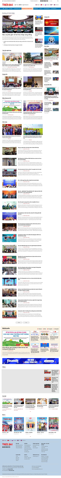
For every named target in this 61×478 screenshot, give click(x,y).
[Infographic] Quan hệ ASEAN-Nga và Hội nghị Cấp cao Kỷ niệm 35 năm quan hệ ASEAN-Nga (35, 338)
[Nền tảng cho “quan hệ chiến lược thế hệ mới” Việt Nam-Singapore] (56, 78)
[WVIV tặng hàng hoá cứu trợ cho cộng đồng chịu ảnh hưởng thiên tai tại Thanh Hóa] (39, 41)
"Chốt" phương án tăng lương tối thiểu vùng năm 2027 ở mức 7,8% (19, 406)
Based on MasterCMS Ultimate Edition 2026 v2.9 (10, 476)
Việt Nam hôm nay (47, 8)
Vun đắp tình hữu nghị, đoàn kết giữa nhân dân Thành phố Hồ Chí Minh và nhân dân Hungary (47, 65)
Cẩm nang (4, 122)
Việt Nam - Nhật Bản (28, 432)
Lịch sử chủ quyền (44, 460)
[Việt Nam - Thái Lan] (42, 424)
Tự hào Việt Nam (27, 446)
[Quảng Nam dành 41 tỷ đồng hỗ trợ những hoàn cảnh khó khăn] (9, 314)
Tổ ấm (17, 456)
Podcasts (40, 328)
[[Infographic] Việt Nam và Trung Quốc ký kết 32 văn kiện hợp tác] (45, 345)
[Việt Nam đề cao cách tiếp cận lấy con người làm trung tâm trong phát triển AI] (33, 81)
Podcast (17, 4)
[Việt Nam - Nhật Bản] (30, 424)
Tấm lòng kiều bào (27, 445)
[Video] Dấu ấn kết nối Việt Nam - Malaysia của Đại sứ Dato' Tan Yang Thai (55, 380)
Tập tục (17, 460)
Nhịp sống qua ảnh (6, 98)
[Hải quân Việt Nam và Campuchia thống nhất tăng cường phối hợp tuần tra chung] (51, 91)
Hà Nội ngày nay (35, 456)
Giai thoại (34, 446)
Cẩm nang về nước (27, 447)
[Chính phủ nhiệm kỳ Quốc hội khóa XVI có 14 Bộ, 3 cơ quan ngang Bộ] (54, 345)
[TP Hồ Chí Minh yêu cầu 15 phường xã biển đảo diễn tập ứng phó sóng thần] (56, 109)
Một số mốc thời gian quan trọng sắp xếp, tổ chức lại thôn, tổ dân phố (45, 337)
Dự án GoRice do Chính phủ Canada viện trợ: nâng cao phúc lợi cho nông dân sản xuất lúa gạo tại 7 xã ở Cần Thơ (32, 137)
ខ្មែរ (52, 5)
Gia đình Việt (36, 8)
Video (45, 328)
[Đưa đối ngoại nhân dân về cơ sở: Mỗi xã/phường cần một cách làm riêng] (51, 52)
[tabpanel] (7, 404)
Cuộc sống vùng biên (44, 457)
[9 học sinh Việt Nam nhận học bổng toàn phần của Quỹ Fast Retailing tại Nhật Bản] (30, 401)
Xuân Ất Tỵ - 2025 (5, 432)
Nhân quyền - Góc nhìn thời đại (27, 8)
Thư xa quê (26, 450)
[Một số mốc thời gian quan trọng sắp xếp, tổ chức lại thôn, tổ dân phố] (45, 333)
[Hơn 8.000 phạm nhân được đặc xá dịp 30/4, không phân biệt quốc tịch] (9, 216)
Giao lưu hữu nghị (44, 461)
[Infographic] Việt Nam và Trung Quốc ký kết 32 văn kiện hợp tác (45, 350)
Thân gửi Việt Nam (19, 447)
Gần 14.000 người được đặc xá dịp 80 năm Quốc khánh (28, 180)
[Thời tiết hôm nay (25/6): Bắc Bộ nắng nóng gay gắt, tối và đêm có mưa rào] (54, 401)
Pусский (48, 4)
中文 (43, 4)
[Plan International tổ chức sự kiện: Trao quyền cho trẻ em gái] (9, 173)
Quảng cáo (26, 4)
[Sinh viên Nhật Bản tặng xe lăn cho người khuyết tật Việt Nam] (9, 249)
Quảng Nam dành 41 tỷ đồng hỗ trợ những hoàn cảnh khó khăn (30, 310)
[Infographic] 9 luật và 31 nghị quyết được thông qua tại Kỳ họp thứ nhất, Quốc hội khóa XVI (35, 351)
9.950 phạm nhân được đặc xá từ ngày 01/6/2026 (13, 45)
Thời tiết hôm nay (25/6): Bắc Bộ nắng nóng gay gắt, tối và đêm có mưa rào (54, 406)
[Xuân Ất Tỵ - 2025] (7, 424)
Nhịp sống (26, 456)
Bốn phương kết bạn (19, 445)
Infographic (57, 328)
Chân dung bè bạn (19, 446)
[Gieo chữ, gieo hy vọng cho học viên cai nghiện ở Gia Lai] (9, 205)
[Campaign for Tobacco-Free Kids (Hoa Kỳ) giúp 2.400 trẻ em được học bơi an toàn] (9, 238)
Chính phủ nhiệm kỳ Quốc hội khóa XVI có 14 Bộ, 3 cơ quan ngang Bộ (54, 350)
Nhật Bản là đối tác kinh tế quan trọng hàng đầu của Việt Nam (54, 337)
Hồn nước (17, 457)
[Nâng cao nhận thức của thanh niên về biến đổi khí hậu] (9, 151)
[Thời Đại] (7, 4)
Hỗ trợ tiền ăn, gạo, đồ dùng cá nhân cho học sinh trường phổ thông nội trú (15, 348)
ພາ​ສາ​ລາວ (57, 4)
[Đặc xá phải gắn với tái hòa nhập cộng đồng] (17, 24)
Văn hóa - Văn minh (27, 457)
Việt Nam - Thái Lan (40, 432)
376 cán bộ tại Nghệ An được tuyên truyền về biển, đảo (48, 103)
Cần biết (4, 396)
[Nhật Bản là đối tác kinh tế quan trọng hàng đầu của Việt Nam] (54, 333)
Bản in (3, 414)
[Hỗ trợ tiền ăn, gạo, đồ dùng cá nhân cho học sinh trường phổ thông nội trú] (12, 105)
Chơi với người (35, 447)
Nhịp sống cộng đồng (28, 449)
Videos (22, 4)
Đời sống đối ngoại (36, 445)
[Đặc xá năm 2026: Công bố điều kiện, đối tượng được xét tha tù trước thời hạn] (39, 18)
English (38, 4)
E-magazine (50, 328)
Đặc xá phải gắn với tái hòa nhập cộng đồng (17, 35)
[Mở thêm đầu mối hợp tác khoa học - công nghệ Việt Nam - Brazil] (56, 72)
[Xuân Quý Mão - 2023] (54, 424)
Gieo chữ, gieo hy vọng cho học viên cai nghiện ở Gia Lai (28, 201)
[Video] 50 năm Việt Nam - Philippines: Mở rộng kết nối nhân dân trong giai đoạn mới (55, 372)
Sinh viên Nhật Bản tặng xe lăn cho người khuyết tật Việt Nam (29, 245)
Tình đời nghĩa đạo (6, 50)
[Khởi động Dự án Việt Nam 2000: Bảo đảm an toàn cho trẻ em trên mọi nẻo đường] (9, 162)
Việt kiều (10, 8)
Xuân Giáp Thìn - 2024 (18, 432)
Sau (26, 322)
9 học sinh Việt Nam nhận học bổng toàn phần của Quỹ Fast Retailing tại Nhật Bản (30, 406)
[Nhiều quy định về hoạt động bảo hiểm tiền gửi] (42, 401)
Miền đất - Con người (44, 456)
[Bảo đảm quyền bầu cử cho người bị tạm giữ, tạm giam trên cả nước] (39, 29)
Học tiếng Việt (26, 451)
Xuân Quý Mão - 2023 (52, 432)
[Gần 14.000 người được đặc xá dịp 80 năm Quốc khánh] (9, 184)
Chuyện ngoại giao (17, 8)
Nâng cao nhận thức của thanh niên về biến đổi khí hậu (28, 147)
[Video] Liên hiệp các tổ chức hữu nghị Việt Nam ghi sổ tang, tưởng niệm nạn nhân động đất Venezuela (55, 388)
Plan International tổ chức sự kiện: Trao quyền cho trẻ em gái (29, 169)
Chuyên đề (4, 74)
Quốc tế (41, 8)
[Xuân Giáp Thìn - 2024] (19, 424)
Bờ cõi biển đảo (53, 8)
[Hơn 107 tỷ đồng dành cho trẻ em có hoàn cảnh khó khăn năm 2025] (9, 282)
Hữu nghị (6, 8)
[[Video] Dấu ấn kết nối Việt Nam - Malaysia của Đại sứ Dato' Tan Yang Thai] (47, 379)
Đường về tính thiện (8, 13)
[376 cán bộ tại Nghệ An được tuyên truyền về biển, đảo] (56, 103)
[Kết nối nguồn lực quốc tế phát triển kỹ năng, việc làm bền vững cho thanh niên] (12, 81)
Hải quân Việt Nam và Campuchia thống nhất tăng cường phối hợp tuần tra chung (51, 97)
